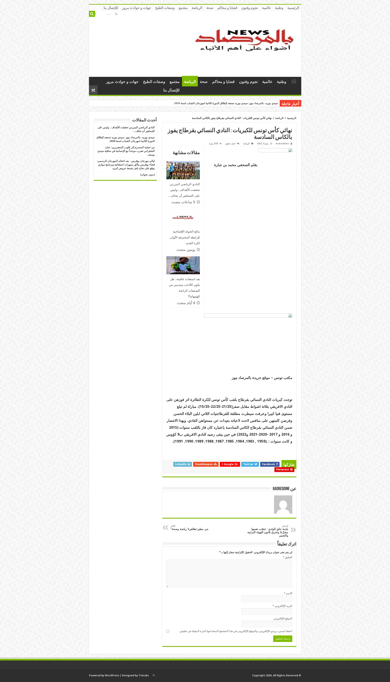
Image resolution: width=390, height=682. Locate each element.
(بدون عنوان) (147, 174)
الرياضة (197, 8)
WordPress (112, 675)
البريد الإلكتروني (282, 605)
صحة (209, 8)
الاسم (288, 593)
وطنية (279, 8)
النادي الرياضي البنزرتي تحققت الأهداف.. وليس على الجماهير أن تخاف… (184, 190)
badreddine (282, 143)
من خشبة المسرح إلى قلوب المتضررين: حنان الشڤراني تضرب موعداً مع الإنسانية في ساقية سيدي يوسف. (126, 151)
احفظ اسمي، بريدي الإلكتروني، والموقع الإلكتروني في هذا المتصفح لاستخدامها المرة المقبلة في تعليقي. (235, 631)
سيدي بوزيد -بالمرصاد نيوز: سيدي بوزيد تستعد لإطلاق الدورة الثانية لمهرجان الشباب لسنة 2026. (226, 103)
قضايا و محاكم (227, 8)
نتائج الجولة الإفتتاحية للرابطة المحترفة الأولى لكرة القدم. (185, 237)
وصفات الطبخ (165, 8)
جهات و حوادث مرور (136, 8)
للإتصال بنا (111, 8)
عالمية (266, 8)
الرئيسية (293, 8)
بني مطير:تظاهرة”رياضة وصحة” (189, 528)
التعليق (287, 557)
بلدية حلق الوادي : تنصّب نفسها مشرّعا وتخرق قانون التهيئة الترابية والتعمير (267, 531)
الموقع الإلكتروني (282, 618)
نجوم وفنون (249, 8)
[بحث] (92, 14)
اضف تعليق (230, 143)
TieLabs (144, 675)
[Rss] (116, 14)
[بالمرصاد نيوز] (246, 43)
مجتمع (183, 8)
